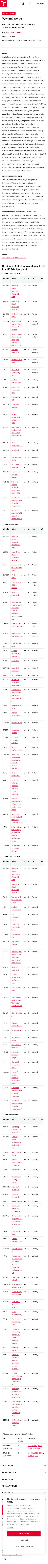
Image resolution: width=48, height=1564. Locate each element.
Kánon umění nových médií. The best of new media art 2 (16, 695)
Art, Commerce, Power (15, 917)
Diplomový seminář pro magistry (16, 1129)
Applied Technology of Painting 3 (16, 653)
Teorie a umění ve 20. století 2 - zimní (16, 900)
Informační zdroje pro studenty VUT (16, 682)
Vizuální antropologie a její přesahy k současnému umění (16, 804)
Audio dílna (15, 661)
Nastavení (24, 1540)
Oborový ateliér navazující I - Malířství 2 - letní (15, 542)
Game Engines (16, 675)
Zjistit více (11, 1528)
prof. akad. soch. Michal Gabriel (14, 258)
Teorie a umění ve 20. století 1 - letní (16, 567)
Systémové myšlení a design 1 (15, 474)
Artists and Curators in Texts (15, 390)
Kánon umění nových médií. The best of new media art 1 (16, 432)
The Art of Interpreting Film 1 (15, 372)
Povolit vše (24, 1534)
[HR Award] (5, 1559)
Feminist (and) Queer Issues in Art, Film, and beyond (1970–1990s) (16, 339)
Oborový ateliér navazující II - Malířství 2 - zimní (16, 874)
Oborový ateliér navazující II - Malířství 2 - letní (16, 1142)
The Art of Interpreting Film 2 (16, 1322)
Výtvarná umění (15, 32)
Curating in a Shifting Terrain (16, 585)
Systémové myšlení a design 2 (15, 740)
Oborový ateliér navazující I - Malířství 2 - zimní (15, 291)
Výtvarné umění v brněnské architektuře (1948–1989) (15, 487)
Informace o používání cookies (12, 1555)
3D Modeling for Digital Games (15, 848)
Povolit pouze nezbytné (24, 1546)
